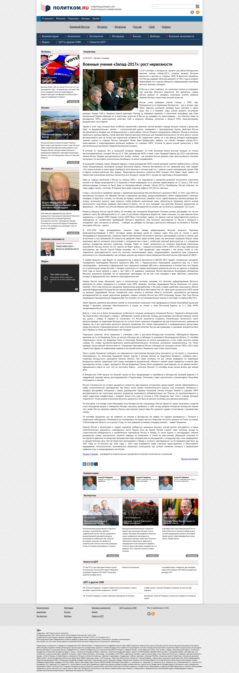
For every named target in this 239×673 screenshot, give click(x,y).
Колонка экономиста (181, 36)
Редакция (73, 18)
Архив (96, 18)
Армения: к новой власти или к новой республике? (138, 522)
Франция (120, 26)
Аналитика (73, 36)
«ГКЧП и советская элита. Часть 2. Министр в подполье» (185, 480)
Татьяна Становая (90, 454)
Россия (137, 26)
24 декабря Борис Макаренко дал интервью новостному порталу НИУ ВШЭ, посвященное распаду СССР (179, 570)
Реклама (60, 18)
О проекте (47, 18)
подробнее (73, 101)
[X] (96, 464)
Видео (46, 42)
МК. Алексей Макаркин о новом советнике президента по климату (108, 596)
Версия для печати (189, 459)
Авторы (85, 18)
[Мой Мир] (92, 464)
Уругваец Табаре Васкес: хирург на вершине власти (179, 522)
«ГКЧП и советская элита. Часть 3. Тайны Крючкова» (147, 480)
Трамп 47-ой (49, 81)
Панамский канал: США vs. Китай (57, 135)
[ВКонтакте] (84, 464)
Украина (102, 26)
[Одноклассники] (88, 464)
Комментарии (50, 36)
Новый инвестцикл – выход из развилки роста (67, 247)
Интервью (118, 36)
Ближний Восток (80, 26)
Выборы (155, 36)
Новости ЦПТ (98, 42)
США (152, 26)
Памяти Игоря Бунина (130, 567)
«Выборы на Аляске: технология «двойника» (108, 480)
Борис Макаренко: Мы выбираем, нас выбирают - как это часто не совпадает (59, 205)
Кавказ (166, 26)
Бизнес (137, 36)
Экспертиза (96, 36)
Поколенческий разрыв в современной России (95, 522)
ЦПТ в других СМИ (70, 42)
